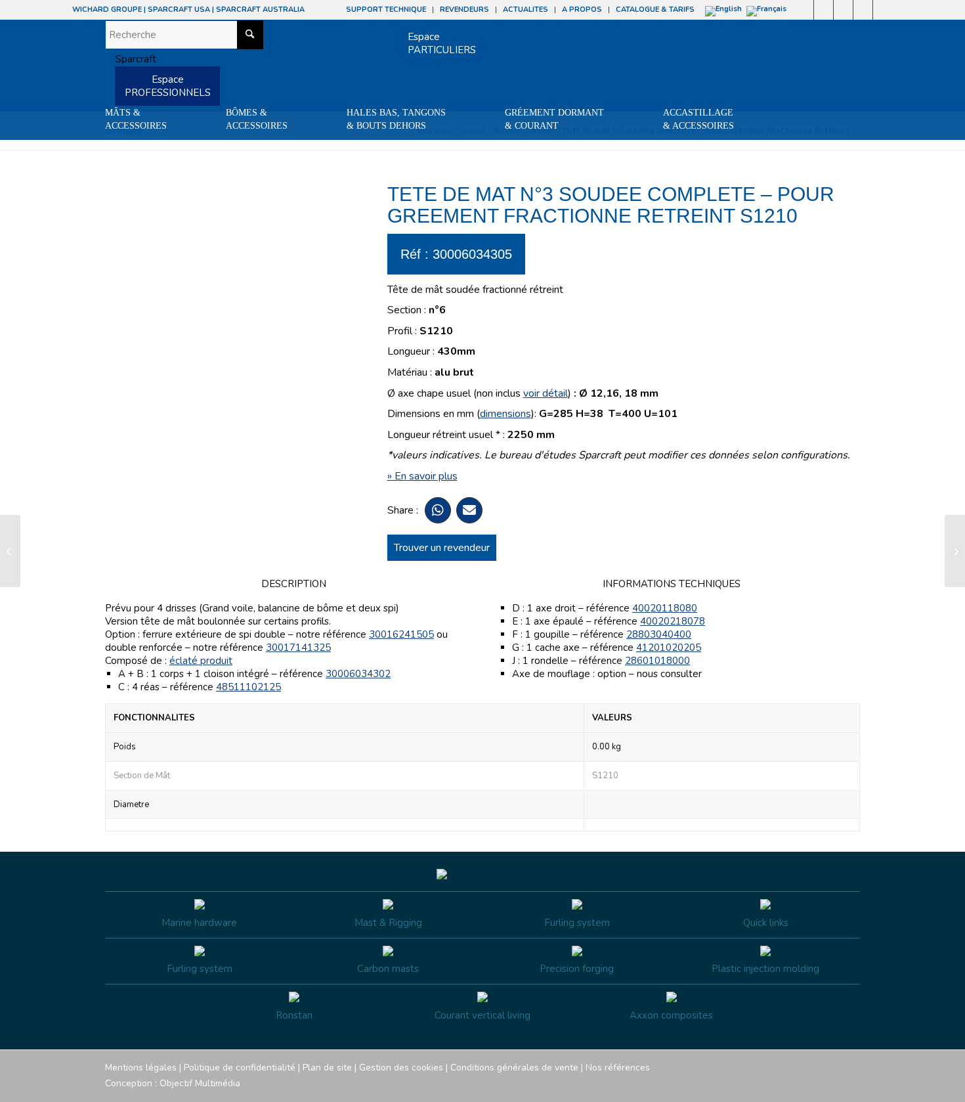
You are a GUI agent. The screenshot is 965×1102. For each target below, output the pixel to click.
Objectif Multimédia (200, 1083)
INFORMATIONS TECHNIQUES (671, 583)
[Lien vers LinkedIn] (883, 10)
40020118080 (664, 608)
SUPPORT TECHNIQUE (386, 9)
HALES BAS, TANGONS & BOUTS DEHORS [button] (396, 119)
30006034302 (358, 673)
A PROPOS (582, 9)
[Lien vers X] (862, 10)
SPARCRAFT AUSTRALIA (260, 9)
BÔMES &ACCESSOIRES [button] (257, 119)
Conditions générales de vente (514, 1067)
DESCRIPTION (293, 583)
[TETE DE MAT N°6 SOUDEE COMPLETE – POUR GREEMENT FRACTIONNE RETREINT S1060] (10, 551)
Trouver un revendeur (442, 547)
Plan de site (327, 1067)
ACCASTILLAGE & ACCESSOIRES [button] (698, 119)
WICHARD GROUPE (107, 9)
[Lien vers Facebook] (803, 10)
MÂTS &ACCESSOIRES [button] (136, 119)
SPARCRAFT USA (179, 9)
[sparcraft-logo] (130, 59)
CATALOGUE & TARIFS (655, 9)
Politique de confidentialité (239, 1067)
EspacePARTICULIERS (442, 43)
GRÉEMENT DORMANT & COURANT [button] (554, 119)
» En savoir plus (422, 476)
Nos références (618, 1067)
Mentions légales (141, 1067)
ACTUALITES (525, 9)
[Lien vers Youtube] (843, 10)
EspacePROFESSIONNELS (168, 86)
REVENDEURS (464, 9)
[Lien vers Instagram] (823, 10)
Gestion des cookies (401, 1067)
